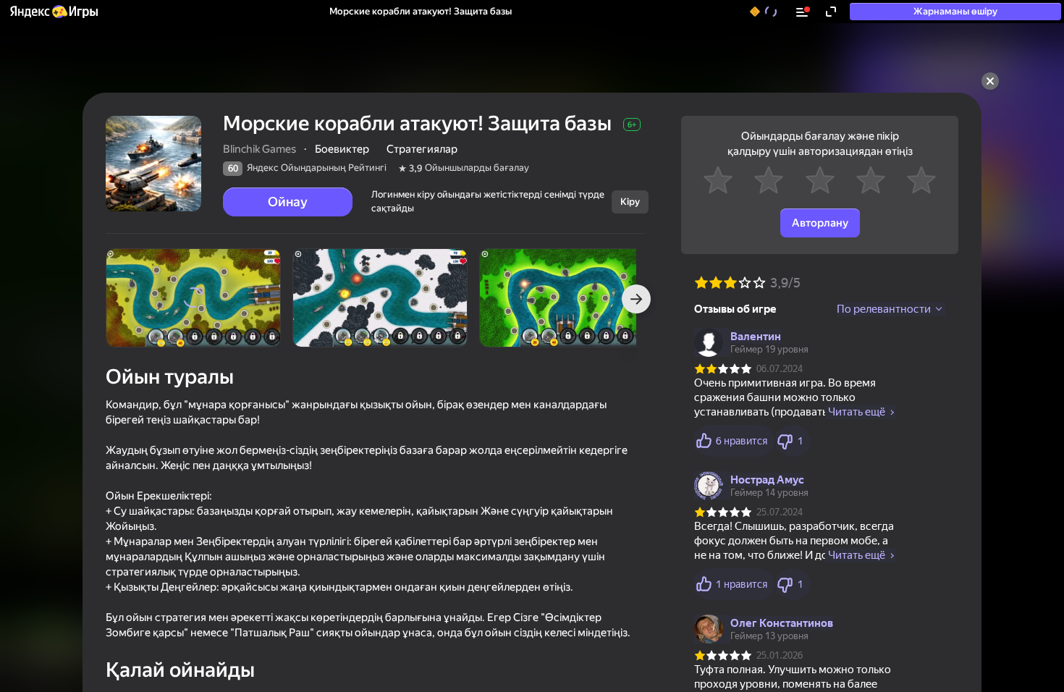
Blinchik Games (259, 149)
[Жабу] (990, 81)
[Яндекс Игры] (53, 11)
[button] (53, 11)
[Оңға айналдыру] (636, 298)
